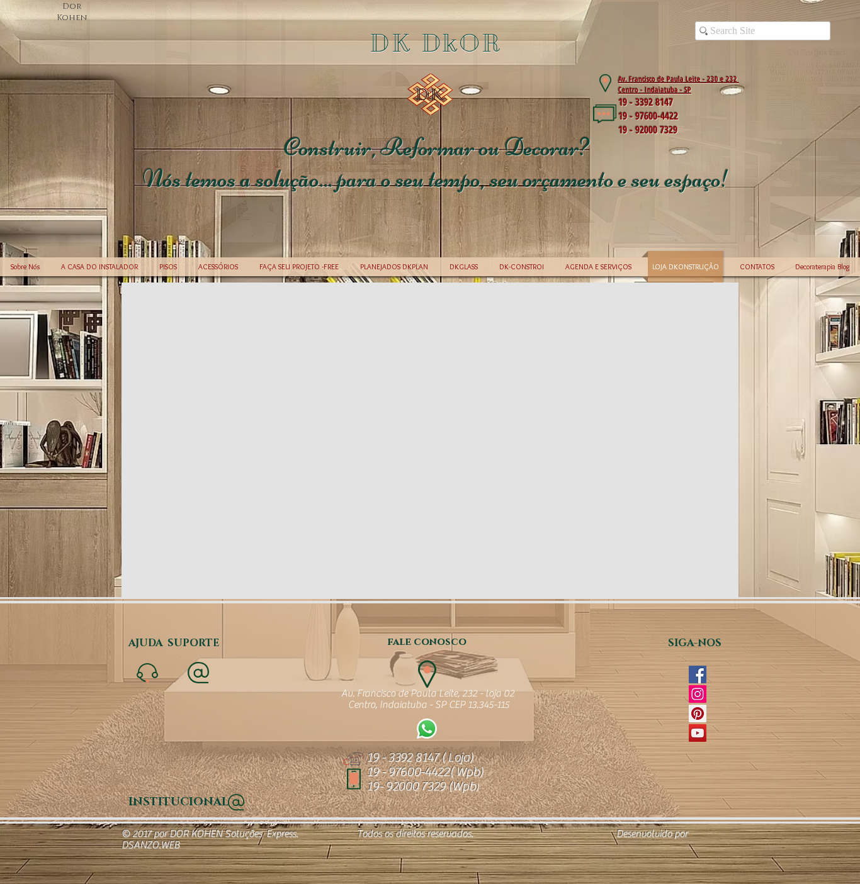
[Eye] (427, 728)
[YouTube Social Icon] (697, 733)
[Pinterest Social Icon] (697, 713)
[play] (824, 231)
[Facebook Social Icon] (697, 674)
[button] (430, 122)
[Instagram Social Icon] (697, 694)
